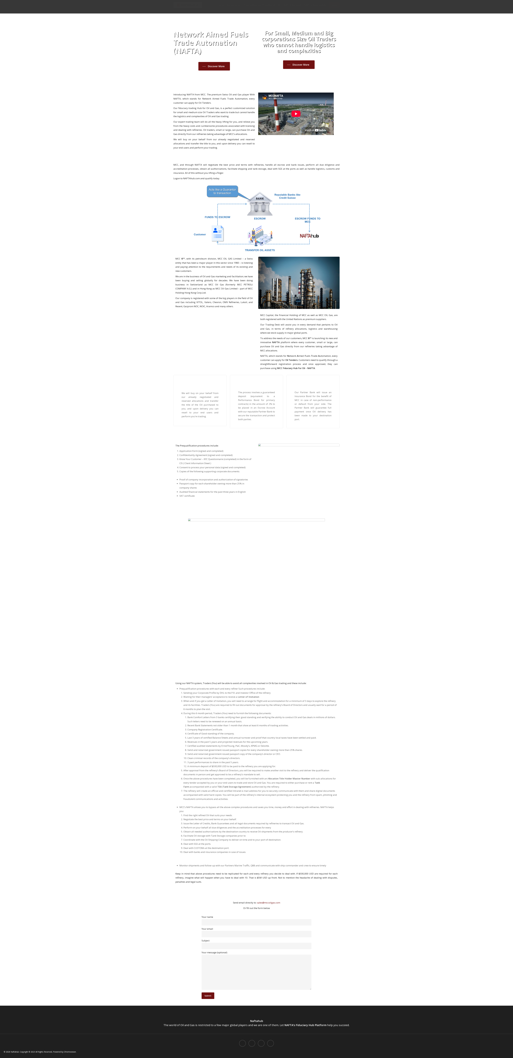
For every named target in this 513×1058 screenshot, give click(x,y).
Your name (207, 916)
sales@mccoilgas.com (268, 902)
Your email (207, 928)
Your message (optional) (214, 952)
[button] (214, 66)
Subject (205, 940)
